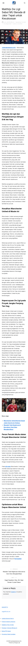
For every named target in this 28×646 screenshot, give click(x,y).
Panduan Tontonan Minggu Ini (9, 628)
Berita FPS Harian (6, 631)
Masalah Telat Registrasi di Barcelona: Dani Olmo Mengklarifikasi (12, 427)
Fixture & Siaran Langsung (8, 621)
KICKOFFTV (5, 607)
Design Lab (17, 642)
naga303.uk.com (6, 611)
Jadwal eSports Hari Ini (8, 618)
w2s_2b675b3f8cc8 (9, 22)
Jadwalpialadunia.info (9, 47)
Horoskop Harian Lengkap (8, 634)
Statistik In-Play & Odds (8, 624)
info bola (8, 466)
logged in (13, 592)
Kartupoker (18, 558)
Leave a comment (17, 23)
